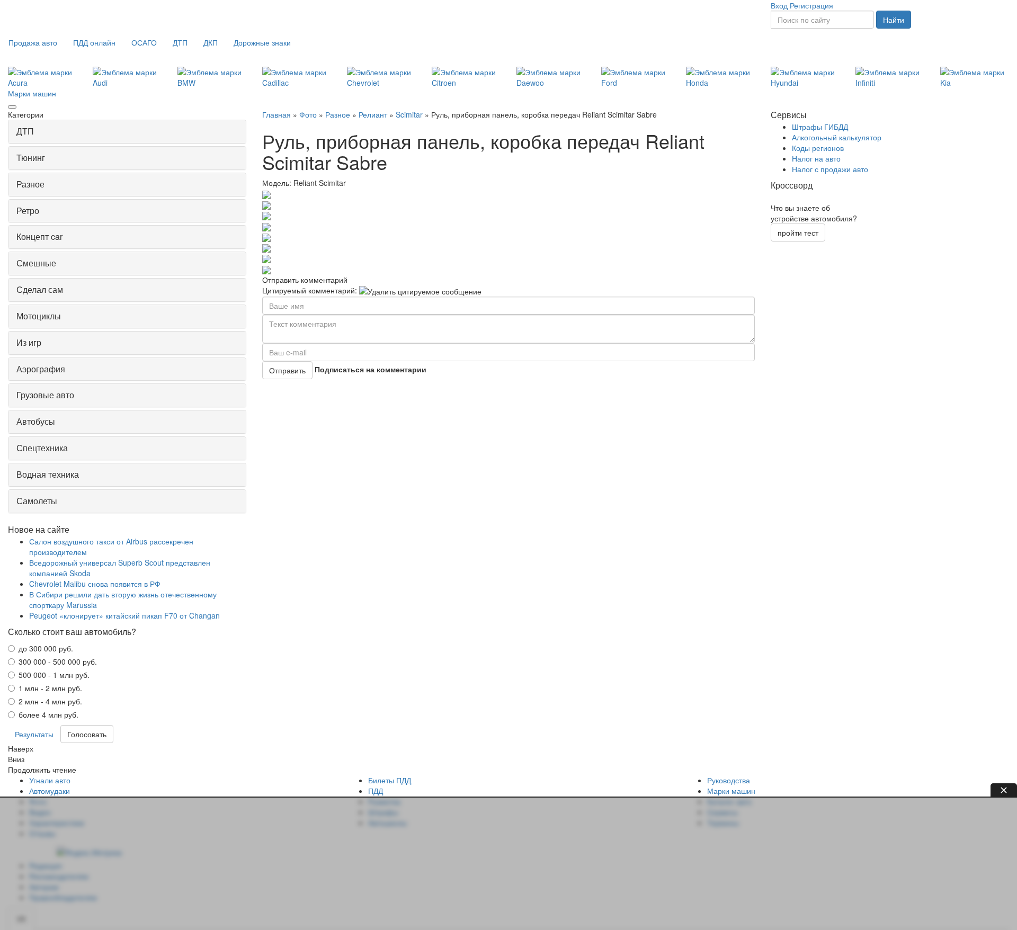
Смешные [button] (36, 263)
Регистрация (811, 5)
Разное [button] (30, 184)
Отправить (287, 370)
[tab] (127, 131)
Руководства (728, 780)
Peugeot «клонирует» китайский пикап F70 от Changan (124, 615)
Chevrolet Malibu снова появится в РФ (94, 583)
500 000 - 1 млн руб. (54, 674)
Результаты (34, 734)
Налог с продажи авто (830, 169)
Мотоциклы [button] (38, 316)
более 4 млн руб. (48, 714)
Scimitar (409, 114)
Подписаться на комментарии (370, 369)
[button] (33, 42)
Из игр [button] (28, 342)
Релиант (373, 114)
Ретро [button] (27, 210)
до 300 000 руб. (46, 648)
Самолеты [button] (36, 501)
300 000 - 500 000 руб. (58, 661)
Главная (276, 114)
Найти (893, 19)
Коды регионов (818, 147)
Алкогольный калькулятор (836, 137)
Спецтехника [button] (42, 448)
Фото (308, 114)
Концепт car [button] (39, 236)
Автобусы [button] (35, 421)
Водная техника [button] (47, 474)
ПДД (375, 790)
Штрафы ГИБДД (820, 126)
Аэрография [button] (40, 369)
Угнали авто (49, 780)
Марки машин (32, 93)
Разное (337, 114)
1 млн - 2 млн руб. (50, 688)
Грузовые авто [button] (45, 395)
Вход (779, 5)
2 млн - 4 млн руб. (50, 701)
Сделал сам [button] (39, 289)
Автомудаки (49, 790)
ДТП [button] (25, 131)
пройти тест (798, 232)
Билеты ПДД (389, 780)
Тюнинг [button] (30, 157)
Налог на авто (816, 158)
